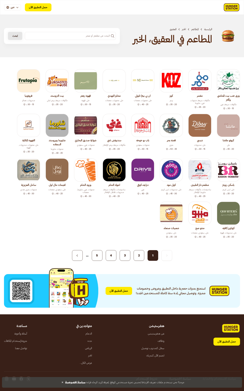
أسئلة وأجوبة (20, 333)
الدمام (88, 333)
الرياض (88, 348)
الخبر (184, 29)
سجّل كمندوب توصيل (152, 348)
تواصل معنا (21, 348)
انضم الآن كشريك (155, 355)
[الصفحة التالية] (77, 255)
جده (89, 341)
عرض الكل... (86, 363)
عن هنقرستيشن (156, 333)
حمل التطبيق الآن (38, 7)
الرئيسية (208, 29)
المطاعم (195, 29)
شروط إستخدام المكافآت (15, 341)
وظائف (161, 341)
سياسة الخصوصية (75, 382)
